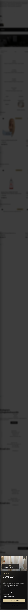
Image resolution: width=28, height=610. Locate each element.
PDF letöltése (14, 605)
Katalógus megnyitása (14, 600)
